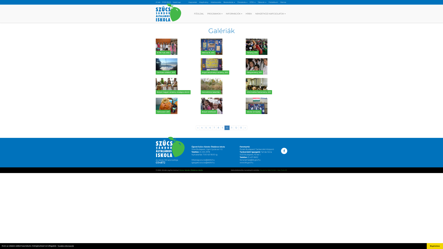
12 (236, 127)
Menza (283, 2)
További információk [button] (65, 246)
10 (227, 127)
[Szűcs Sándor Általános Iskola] (168, 12)
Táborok (261, 2)
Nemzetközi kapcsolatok (269, 14)
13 (241, 127)
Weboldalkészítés (237, 170)
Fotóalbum (273, 2)
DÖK (252, 2)
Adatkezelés (216, 2)
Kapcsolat (193, 2)
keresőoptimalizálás (251, 170)
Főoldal (199, 14)
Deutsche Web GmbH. (268, 170)
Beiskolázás (228, 2)
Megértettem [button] (435, 246)
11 (231, 127)
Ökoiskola (241, 2)
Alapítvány (203, 2)
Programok (214, 14)
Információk (233, 14)
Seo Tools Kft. (282, 170)
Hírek (249, 14)
